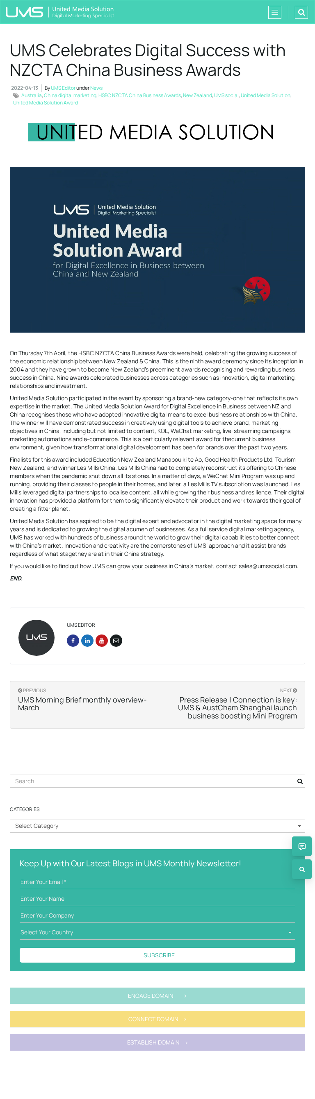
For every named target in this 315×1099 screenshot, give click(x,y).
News (96, 87)
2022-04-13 (24, 87)
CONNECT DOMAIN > (157, 1019)
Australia (31, 95)
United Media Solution (265, 95)
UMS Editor (63, 87)
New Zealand (197, 95)
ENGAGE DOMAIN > (157, 995)
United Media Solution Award (45, 102)
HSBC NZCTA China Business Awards (139, 95)
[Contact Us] (302, 846)
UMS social (226, 95)
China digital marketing (70, 95)
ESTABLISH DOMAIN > (157, 1042)
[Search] (302, 869)
